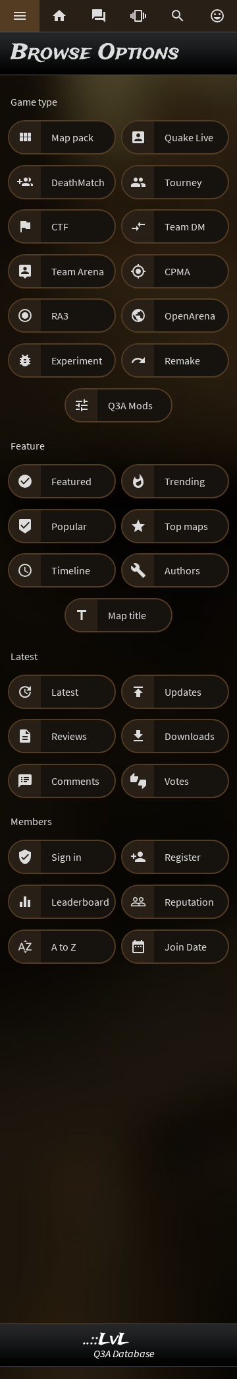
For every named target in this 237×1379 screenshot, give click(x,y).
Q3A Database (124, 1353)
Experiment (76, 360)
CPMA (177, 271)
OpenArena (190, 315)
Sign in (66, 856)
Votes (177, 781)
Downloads (190, 736)
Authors (182, 570)
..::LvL (106, 1339)
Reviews (69, 736)
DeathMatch (78, 182)
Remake (182, 360)
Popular (69, 526)
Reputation (189, 901)
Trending (185, 481)
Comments (75, 781)
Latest (64, 691)
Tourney (183, 182)
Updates (183, 691)
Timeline (70, 570)
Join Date (186, 946)
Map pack (72, 137)
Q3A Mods (130, 405)
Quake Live (189, 137)
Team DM (185, 226)
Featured (71, 481)
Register (183, 856)
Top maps (186, 526)
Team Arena (77, 271)
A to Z (63, 946)
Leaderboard (80, 901)
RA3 (59, 315)
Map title (127, 615)
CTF (59, 226)
